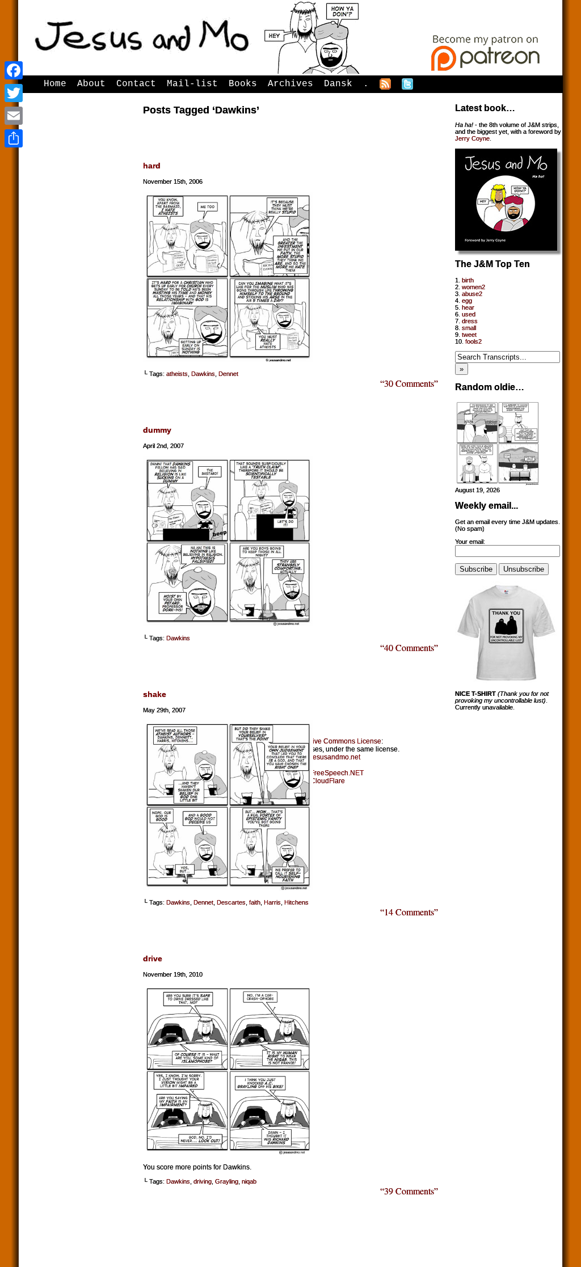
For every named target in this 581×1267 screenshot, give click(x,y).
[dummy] (228, 624)
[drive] (228, 1152)
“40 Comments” (409, 647)
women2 (473, 287)
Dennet (228, 373)
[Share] (13, 138)
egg (467, 300)
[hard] (228, 360)
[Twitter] (13, 93)
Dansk (338, 84)
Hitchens (296, 902)
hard (152, 165)
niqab (249, 1181)
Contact (136, 84)
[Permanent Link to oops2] (497, 483)
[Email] (13, 115)
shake (154, 694)
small (469, 327)
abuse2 (472, 293)
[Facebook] (13, 70)
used (468, 314)
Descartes (231, 902)
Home (55, 84)
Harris (272, 902)
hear (468, 307)
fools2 (473, 341)
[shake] (228, 888)
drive (152, 958)
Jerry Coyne (472, 138)
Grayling (226, 1181)
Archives (290, 84)
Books (243, 84)
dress (470, 321)
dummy (157, 429)
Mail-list (192, 84)
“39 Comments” (409, 1191)
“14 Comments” (409, 912)
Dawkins (203, 373)
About (91, 84)
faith (254, 902)
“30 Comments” (409, 383)
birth (468, 280)
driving (202, 1181)
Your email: (470, 541)
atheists (177, 373)
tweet (469, 334)
